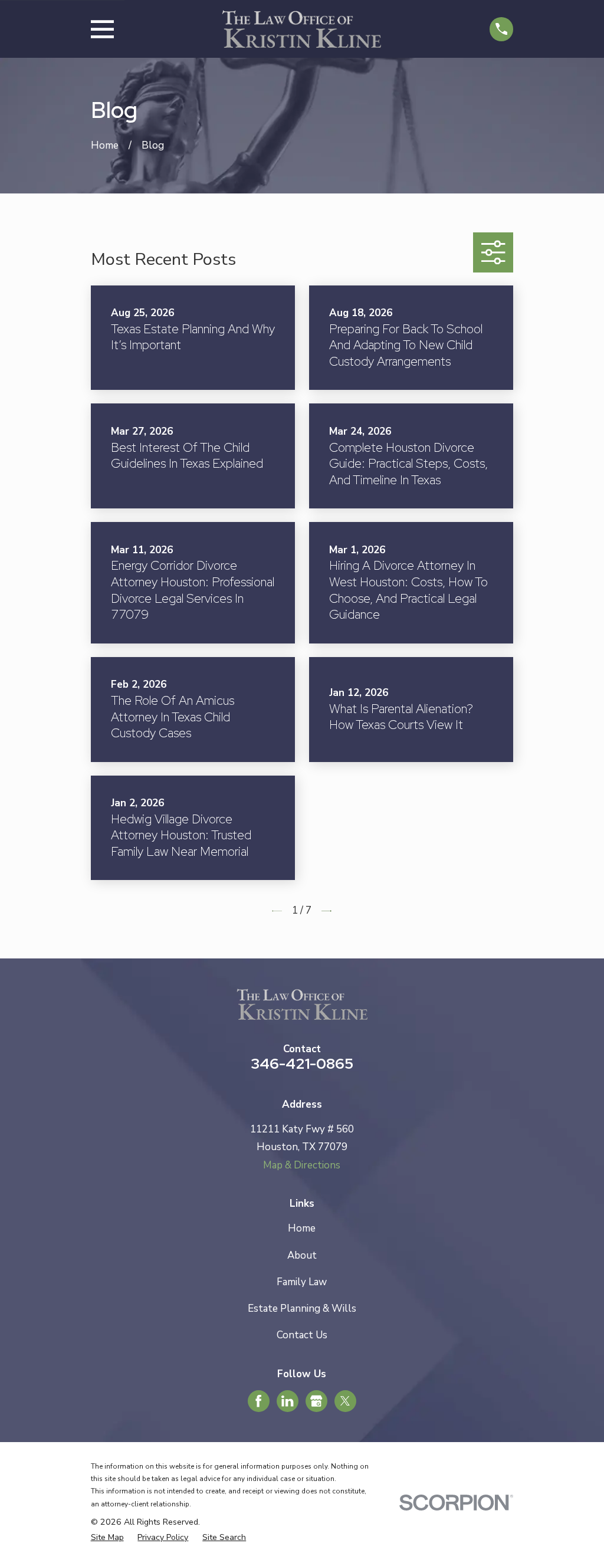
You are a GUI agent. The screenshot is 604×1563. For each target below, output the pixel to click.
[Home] (301, 29)
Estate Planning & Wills (302, 1308)
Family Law (302, 1282)
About (302, 1255)
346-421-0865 (302, 1063)
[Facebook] (258, 1401)
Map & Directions (301, 1165)
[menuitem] (107, 1537)
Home (302, 1228)
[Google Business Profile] (316, 1401)
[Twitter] (345, 1401)
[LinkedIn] (287, 1401)
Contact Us (302, 1335)
